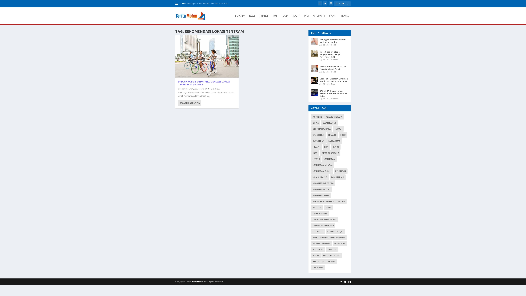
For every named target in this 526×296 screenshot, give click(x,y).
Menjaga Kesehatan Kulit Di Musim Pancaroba (207, 3)
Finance (263, 16)
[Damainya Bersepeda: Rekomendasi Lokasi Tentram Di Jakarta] (207, 56)
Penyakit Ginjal (335, 231)
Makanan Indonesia (323, 183)
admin (184, 89)
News (252, 16)
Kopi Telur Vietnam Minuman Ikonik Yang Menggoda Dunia (333, 79)
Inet (306, 16)
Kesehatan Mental (323, 165)
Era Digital (318, 135)
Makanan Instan (321, 189)
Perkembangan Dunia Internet (329, 237)
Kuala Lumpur (320, 177)
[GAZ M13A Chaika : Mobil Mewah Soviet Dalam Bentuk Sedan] (314, 92)
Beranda (240, 16)
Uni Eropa (318, 267)
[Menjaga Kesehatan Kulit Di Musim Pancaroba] (314, 41)
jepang (316, 159)
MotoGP (317, 207)
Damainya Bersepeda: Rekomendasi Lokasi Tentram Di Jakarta (204, 83)
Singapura (318, 249)
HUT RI (335, 147)
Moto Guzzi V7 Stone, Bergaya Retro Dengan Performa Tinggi (330, 54)
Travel (345, 16)
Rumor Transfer (321, 243)
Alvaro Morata (334, 117)
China (316, 123)
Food (284, 16)
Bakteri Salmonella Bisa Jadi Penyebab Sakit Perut (332, 67)
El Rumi (338, 129)
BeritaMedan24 (198, 282)
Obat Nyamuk (320, 213)
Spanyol (332, 249)
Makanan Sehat (321, 195)
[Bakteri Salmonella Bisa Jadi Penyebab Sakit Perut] (314, 68)
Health (296, 16)
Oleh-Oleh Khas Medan (325, 219)
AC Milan (317, 117)
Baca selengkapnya (190, 103)
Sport (333, 16)
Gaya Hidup (318, 141)
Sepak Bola (339, 243)
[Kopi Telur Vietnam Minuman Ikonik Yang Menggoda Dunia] (314, 80)
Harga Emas (334, 141)
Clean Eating (329, 123)
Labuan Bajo (337, 177)
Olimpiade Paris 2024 (323, 225)
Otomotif (319, 16)
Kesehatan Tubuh (322, 171)
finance (332, 135)
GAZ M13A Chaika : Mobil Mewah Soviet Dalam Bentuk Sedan (333, 93)
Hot (274, 16)
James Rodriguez (330, 153)
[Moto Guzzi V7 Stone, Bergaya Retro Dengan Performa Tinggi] (314, 53)
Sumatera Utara (332, 255)
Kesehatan (329, 159)
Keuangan (340, 171)
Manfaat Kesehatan (323, 201)
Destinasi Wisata (322, 129)
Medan (341, 201)
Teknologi (318, 261)
